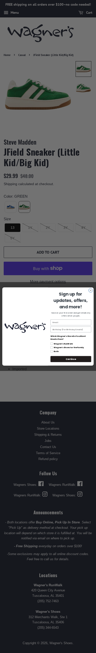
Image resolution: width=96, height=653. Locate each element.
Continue (71, 359)
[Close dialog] (91, 290)
